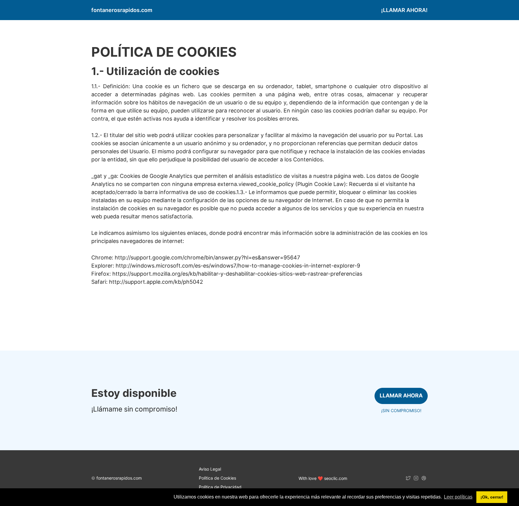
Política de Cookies (217, 478)
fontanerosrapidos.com (119, 478)
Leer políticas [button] (458, 496)
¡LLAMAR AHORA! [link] (404, 10)
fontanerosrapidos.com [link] (121, 10)
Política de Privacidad (220, 487)
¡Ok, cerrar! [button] (492, 497)
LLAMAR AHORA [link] (401, 395)
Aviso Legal (210, 469)
